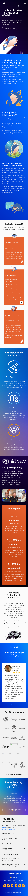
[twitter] (19, 885)
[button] (12, 704)
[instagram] (16, 885)
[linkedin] (23, 885)
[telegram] (12, 885)
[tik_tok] (8, 885)
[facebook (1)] (4, 885)
